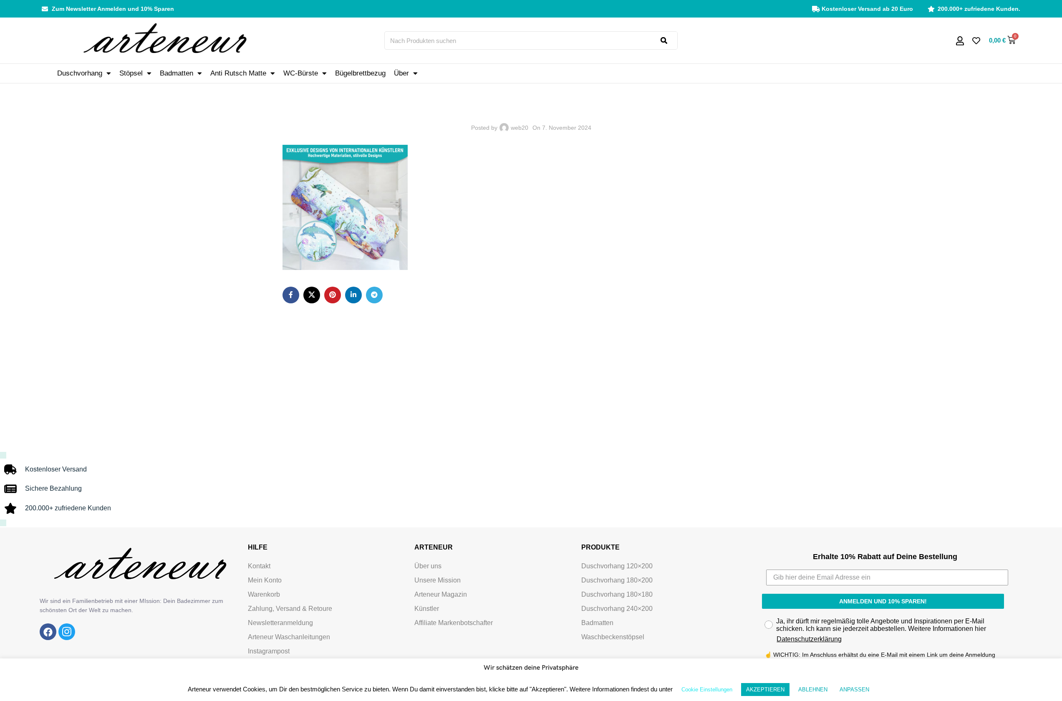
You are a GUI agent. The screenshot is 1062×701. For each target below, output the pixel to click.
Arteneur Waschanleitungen (289, 636)
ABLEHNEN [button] (812, 689)
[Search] (669, 40)
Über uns (427, 566)
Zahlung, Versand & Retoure (290, 608)
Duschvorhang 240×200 (617, 608)
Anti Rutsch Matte (238, 73)
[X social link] (311, 295)
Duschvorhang (79, 73)
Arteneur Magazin (440, 594)
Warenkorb (264, 594)
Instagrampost (269, 651)
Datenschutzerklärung (809, 639)
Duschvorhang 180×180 (617, 594)
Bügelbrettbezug (360, 73)
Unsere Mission (437, 580)
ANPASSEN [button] (854, 689)
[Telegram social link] (374, 295)
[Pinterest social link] (332, 295)
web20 (519, 127)
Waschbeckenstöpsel (612, 636)
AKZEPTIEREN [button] (765, 689)
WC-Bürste (300, 73)
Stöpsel (131, 73)
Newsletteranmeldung (280, 622)
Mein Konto (265, 580)
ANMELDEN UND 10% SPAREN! (883, 601)
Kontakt (259, 566)
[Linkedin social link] (353, 295)
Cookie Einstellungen (706, 689)
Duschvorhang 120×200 (617, 566)
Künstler (426, 608)
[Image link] (48, 631)
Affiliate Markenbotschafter (453, 622)
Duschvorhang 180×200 (617, 580)
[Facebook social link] (291, 295)
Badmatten (176, 73)
